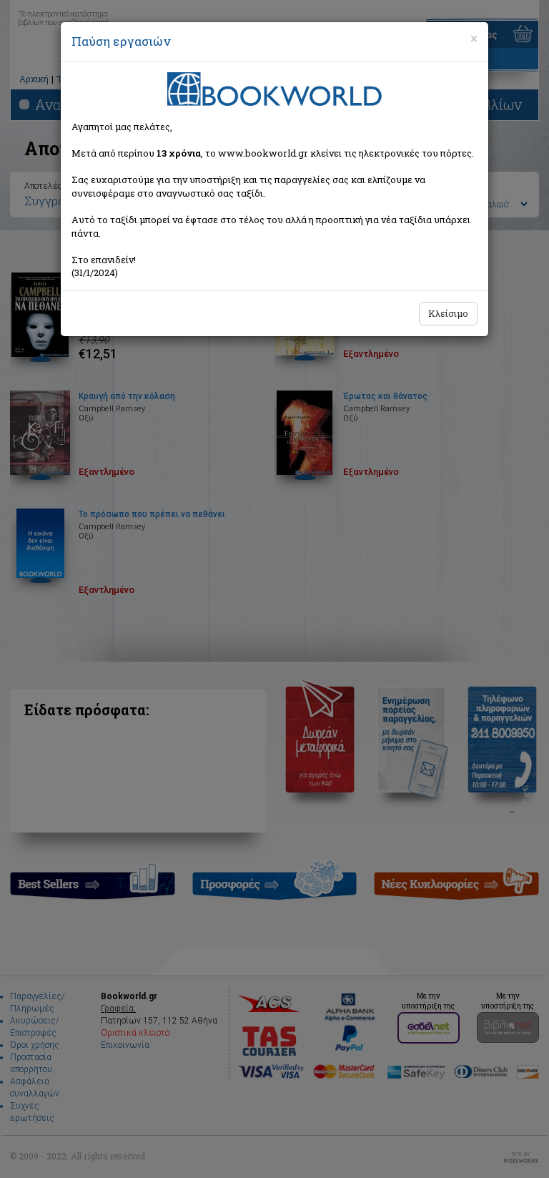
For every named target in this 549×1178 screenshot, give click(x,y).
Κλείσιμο (448, 313)
